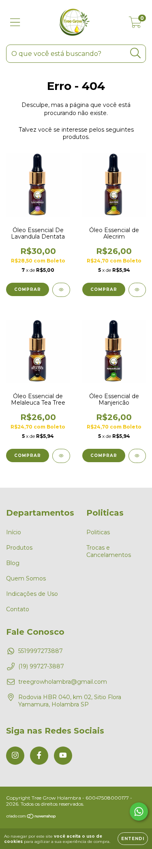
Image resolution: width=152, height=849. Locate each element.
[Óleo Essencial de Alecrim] (137, 290)
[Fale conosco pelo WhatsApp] (139, 811)
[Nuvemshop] (31, 817)
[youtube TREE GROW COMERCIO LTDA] (63, 756)
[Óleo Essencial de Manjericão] (137, 456)
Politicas (98, 532)
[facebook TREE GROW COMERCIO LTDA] (39, 756)
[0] (135, 24)
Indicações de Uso (32, 593)
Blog (12, 563)
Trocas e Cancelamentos (108, 551)
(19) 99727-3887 (41, 666)
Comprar (27, 289)
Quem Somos (26, 578)
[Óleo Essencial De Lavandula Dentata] (61, 290)
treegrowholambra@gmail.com (62, 681)
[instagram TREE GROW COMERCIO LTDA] (15, 756)
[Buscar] (135, 53)
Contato (17, 609)
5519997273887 (40, 651)
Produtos (19, 547)
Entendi (132, 838)
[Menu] (15, 22)
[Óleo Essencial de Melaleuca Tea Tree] (61, 456)
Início (13, 532)
